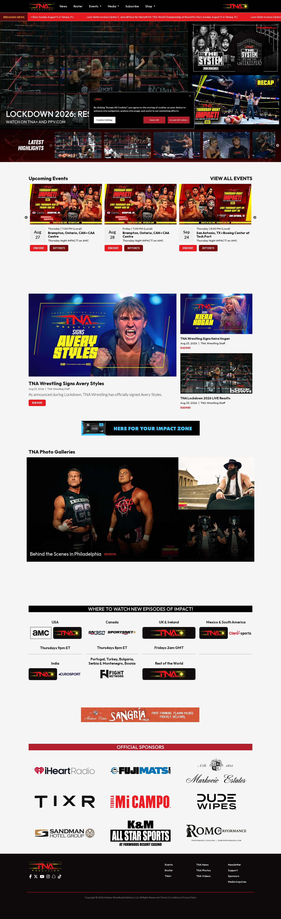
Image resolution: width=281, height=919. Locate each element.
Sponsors (233, 876)
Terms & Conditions (171, 897)
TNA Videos (203, 876)
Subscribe (132, 6)
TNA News (202, 864)
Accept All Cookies (178, 120)
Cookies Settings (105, 120)
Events (169, 864)
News (63, 6)
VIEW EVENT (38, 248)
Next (277, 145)
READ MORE (37, 403)
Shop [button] (149, 6)
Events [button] (94, 6)
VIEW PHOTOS (110, 554)
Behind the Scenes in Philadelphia (65, 554)
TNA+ (168, 876)
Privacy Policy (189, 897)
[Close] (190, 95)
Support (233, 870)
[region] (141, 110)
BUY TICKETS (59, 248)
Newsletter (234, 864)
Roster (78, 6)
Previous (51, 145)
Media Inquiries (237, 881)
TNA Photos (203, 870)
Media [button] (112, 6)
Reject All (154, 120)
